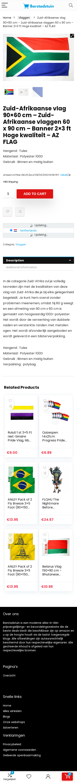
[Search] (71, 5)
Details (63, 174)
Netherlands (28, 230)
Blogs (6, 717)
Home (7, 18)
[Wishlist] (28, 776)
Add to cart (34, 194)
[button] (72, 36)
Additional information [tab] (21, 267)
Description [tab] (15, 260)
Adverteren (10, 728)
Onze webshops (14, 722)
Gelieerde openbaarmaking (22, 755)
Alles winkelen (12, 711)
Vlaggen (24, 18)
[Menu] (4, 5)
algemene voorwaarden (19, 750)
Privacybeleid (12, 744)
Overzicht (9, 675)
